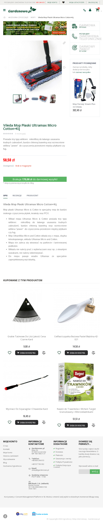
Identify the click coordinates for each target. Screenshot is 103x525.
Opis (5, 195)
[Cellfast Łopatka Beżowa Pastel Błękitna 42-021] (76, 310)
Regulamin (60, 448)
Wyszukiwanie (9, 459)
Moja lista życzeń (76, 2)
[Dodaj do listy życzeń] (9, 352)
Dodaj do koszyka (77, 425)
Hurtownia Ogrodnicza (12, 466)
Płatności (59, 455)
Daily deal (63, 1)
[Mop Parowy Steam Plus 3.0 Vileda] (85, 90)
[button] (64, 43)
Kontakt (6, 449)
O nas (5, 446)
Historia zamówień (10, 456)
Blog (5, 462)
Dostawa (59, 452)
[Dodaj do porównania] (44, 352)
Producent (32, 195)
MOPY (33, 17)
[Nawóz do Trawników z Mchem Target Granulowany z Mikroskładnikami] (76, 382)
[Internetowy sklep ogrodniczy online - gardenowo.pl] (22, 9)
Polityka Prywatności (64, 462)
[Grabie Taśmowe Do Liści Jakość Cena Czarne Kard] (26, 310)
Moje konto (52, 2)
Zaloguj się (93, 2)
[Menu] (4, 10)
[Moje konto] (90, 10)
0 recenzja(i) (20, 133)
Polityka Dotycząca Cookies (62, 466)
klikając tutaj (94, 497)
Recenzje (17, 195)
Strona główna (5, 17)
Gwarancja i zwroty (63, 458)
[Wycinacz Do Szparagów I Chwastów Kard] (26, 382)
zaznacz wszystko (83, 72)
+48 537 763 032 (38, 464)
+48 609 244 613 (38, 460)
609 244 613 (40, 2)
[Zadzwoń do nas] (85, 10)
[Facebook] (5, 516)
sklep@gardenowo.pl (40, 470)
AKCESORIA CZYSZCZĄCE (18, 17)
